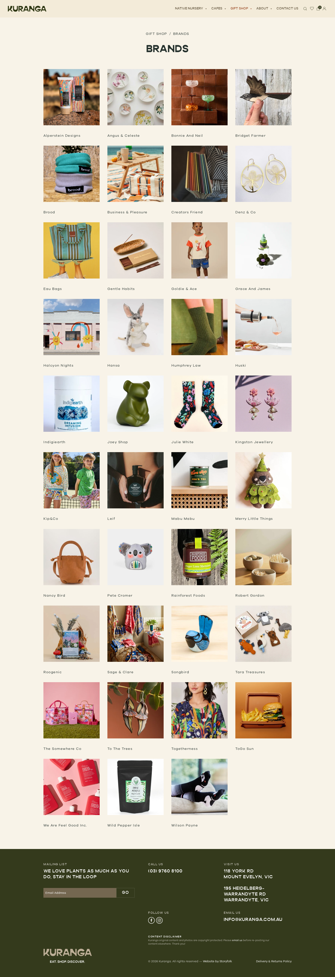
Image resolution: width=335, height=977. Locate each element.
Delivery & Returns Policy (274, 961)
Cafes (216, 8)
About (262, 8)
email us (237, 940)
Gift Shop (239, 8)
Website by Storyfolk (217, 961)
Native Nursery (189, 8)
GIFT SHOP (156, 33)
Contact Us (287, 8)
